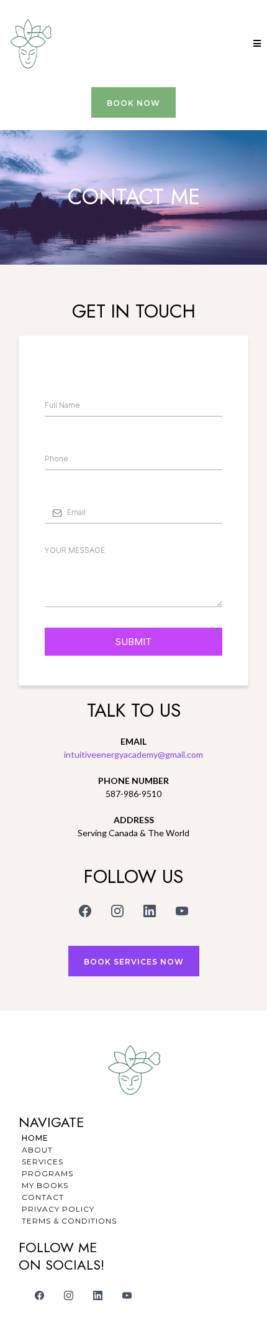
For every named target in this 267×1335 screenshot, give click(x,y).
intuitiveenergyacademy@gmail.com (133, 754)
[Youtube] (182, 911)
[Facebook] (85, 911)
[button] (255, 43)
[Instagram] (117, 911)
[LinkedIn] (150, 911)
